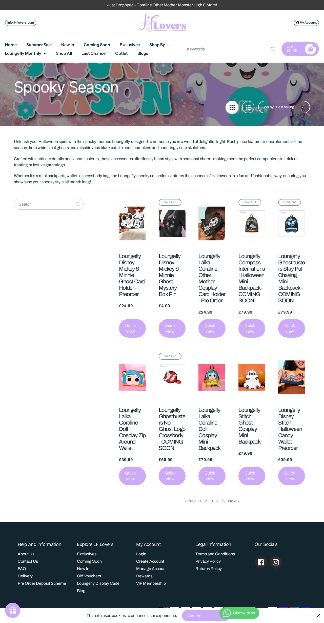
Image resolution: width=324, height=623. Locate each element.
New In (83, 568)
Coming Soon (89, 561)
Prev (191, 501)
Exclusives (86, 554)
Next (232, 501)
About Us (26, 554)
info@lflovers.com (20, 22)
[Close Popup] (318, 615)
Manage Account (151, 568)
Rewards (144, 576)
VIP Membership (151, 583)
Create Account (150, 561)
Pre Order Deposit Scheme (42, 583)
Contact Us (28, 561)
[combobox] (230, 49)
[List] (248, 107)
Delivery (25, 576)
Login (141, 554)
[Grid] (232, 107)
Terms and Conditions (215, 554)
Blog (81, 591)
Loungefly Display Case (98, 583)
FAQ (22, 568)
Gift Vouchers (89, 576)
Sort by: (268, 107)
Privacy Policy (208, 561)
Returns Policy (208, 568)
